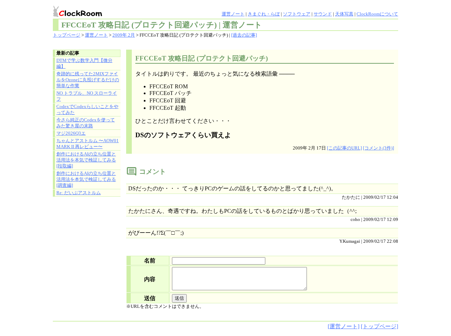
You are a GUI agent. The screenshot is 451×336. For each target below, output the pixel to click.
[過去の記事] (244, 35)
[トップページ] (379, 326)
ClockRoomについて (377, 14)
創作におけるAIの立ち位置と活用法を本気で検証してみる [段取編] (86, 160)
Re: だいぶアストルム (78, 192)
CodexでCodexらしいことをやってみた (87, 109)
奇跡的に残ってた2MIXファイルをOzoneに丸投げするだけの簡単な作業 (87, 79)
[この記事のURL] (344, 148)
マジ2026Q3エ (71, 133)
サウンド (323, 14)
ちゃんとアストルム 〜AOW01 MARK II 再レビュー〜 (87, 143)
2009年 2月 (123, 35)
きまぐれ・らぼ (264, 14)
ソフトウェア (296, 14)
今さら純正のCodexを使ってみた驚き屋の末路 (85, 123)
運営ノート (233, 14)
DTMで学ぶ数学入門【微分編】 (84, 63)
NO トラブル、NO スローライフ (86, 96)
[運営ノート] (343, 326)
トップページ (66, 35)
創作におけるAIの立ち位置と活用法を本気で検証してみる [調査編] (86, 179)
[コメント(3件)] (378, 148)
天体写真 (344, 14)
